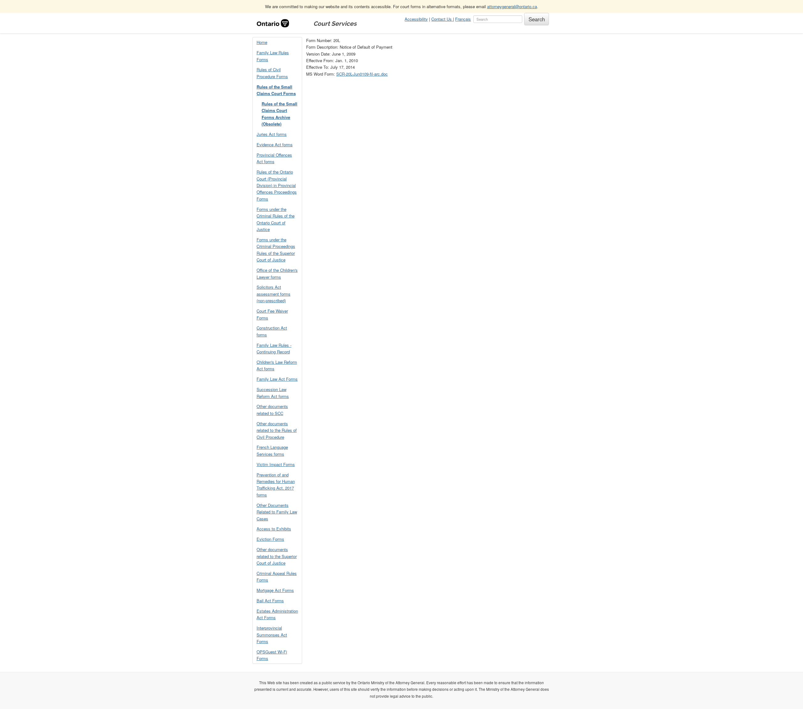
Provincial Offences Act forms (274, 158)
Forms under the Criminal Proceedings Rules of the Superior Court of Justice (276, 250)
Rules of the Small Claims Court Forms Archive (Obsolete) (279, 114)
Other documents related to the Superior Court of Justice (277, 556)
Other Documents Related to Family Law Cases (277, 512)
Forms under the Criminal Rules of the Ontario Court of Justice (276, 219)
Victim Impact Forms (276, 464)
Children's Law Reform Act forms (277, 365)
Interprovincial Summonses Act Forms (272, 634)
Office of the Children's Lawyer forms (277, 273)
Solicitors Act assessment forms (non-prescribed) (273, 293)
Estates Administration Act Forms (277, 614)
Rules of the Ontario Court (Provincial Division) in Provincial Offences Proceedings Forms (277, 185)
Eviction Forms (270, 539)
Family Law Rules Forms (273, 56)
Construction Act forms (272, 331)
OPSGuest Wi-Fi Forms (272, 655)
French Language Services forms (272, 450)
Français (463, 19)
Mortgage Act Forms (275, 590)
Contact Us (442, 19)
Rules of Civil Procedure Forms (272, 73)
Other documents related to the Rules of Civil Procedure (277, 430)
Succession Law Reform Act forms (273, 392)
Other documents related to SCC (272, 409)
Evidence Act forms (275, 145)
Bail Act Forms (270, 601)
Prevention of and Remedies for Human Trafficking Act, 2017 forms (276, 485)
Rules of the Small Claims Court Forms (276, 90)
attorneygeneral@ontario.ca (512, 6)
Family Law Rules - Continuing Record (274, 348)
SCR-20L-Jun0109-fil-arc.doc (362, 74)
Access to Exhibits (274, 529)
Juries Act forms (272, 134)
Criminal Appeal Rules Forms (277, 576)
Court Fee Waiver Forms (272, 314)
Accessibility (416, 19)
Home (262, 42)
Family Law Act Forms (277, 379)
